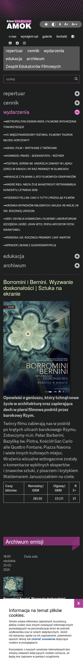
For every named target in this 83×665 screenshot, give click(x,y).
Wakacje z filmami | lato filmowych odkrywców (41, 177)
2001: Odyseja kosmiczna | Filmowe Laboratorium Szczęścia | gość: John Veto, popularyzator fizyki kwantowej (39, 224)
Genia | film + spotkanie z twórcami (31, 148)
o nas (12, 36)
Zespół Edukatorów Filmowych (33, 66)
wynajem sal (29, 36)
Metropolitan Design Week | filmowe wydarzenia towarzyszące (39, 124)
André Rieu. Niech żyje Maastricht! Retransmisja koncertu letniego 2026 (39, 187)
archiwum (35, 58)
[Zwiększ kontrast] (54, 24)
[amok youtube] (10, 43)
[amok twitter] (17, 43)
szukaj (41, 79)
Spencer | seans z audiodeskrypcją (31, 245)
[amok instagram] (24, 43)
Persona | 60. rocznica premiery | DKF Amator (38, 237)
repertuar (14, 50)
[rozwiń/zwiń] (77, 93)
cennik (33, 50)
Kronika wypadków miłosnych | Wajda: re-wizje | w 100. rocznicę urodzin (41, 208)
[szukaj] (76, 78)
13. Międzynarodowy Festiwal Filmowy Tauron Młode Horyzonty (38, 137)
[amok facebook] (72, 36)
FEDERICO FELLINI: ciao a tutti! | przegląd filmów (40, 198)
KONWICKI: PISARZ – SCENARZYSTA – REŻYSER (35, 156)
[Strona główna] (41, 16)
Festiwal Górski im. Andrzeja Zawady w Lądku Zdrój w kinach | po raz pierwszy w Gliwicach (37, 166)
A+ (66, 24)
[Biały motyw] (46, 24)
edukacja (14, 58)
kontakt (61, 36)
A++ (74, 24)
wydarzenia (54, 50)
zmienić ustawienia (43, 639)
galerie (47, 36)
